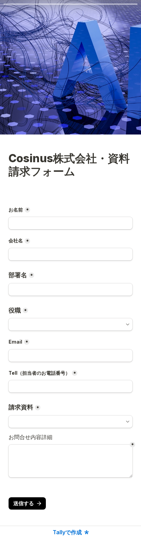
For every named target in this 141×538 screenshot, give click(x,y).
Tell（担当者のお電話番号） (39, 373)
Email (15, 342)
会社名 (16, 240)
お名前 (16, 210)
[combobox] (70, 324)
